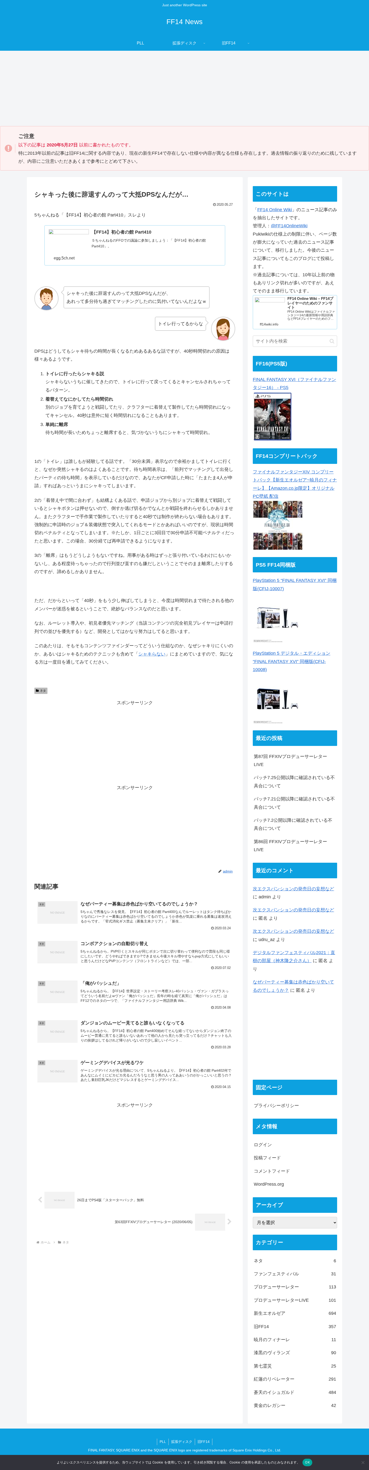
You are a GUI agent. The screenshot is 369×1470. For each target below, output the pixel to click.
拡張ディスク (181, 1442)
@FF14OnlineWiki (289, 225)
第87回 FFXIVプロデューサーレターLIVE (290, 760)
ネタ (43, 690)
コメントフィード (272, 1171)
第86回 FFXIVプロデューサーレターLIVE (290, 845)
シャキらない (151, 654)
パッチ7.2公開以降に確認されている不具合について (293, 824)
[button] (332, 341)
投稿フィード (267, 1158)
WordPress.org (269, 1184)
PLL (163, 1442)
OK (307, 1462)
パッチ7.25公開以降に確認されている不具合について (294, 781)
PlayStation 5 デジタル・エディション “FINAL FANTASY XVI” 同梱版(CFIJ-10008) (291, 661)
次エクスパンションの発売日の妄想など (293, 888)
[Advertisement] (184, 88)
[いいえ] (362, 1462)
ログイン (263, 1145)
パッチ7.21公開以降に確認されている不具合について (294, 802)
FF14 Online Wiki (274, 209)
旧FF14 (204, 1442)
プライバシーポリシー (276, 1105)
